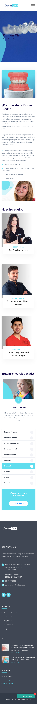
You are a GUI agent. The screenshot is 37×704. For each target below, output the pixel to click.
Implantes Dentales (11, 443)
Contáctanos (18, 503)
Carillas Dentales (18, 407)
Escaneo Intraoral (11, 455)
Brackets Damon (10, 438)
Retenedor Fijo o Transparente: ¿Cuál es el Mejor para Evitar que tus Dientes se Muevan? (23, 647)
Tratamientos (8, 617)
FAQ (5, 629)
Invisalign (7, 477)
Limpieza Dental (10, 449)
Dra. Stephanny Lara (18, 250)
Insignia (7, 471)
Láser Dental (9, 483)
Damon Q (7, 460)
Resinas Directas (10, 432)
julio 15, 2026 (15, 662)
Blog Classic (8, 621)
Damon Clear (9, 466)
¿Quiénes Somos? (10, 613)
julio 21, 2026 (15, 652)
